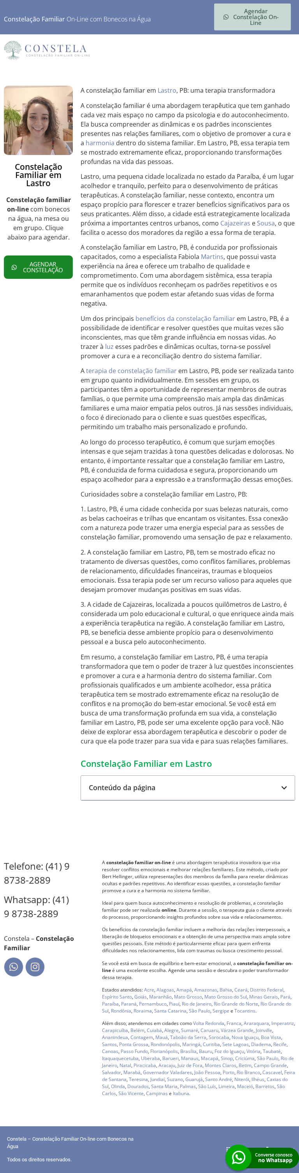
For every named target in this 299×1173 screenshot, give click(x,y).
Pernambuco (153, 1003)
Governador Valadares (167, 1072)
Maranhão (160, 996)
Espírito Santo (117, 996)
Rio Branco (248, 1072)
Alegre (171, 1030)
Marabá (132, 1072)
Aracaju (166, 1065)
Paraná (129, 1003)
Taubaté (272, 1051)
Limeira (226, 1086)
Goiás (140, 996)
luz (109, 346)
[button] (284, 788)
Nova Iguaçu (245, 1037)
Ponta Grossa (133, 1044)
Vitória (253, 1051)
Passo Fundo (134, 1051)
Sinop (227, 1058)
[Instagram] (35, 967)
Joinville (264, 1030)
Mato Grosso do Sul (225, 996)
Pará (285, 996)
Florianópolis (164, 1051)
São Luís (207, 1086)
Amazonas (205, 989)
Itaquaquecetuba (120, 1058)
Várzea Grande (237, 1030)
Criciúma (245, 1058)
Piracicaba (145, 1065)
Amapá (184, 989)
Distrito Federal (266, 989)
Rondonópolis (165, 1044)
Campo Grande (270, 1065)
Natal (125, 1065)
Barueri (170, 1058)
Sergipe (221, 1010)
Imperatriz (282, 1023)
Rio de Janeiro (196, 1003)
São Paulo (199, 1010)
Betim (245, 1065)
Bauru (205, 1051)
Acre (149, 989)
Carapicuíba (115, 1030)
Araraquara (256, 1023)
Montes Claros (220, 1065)
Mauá (161, 1037)
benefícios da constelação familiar (185, 318)
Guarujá (194, 1079)
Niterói (241, 1079)
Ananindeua (115, 1037)
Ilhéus (258, 1079)
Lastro (167, 90)
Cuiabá (154, 1030)
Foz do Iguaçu (229, 1051)
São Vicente (131, 1093)
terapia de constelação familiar (131, 370)
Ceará (241, 989)
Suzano (175, 1079)
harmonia (100, 143)
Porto (228, 1072)
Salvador (111, 1072)
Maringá (191, 1044)
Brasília (188, 1051)
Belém (137, 1030)
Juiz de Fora (190, 1065)
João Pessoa (207, 1072)
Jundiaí (157, 1079)
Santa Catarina (170, 1010)
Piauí (174, 1003)
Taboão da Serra (188, 1037)
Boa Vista (271, 1037)
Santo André (218, 1079)
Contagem (141, 1037)
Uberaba (150, 1058)
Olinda (118, 1086)
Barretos (264, 1086)
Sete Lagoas (235, 1044)
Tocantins (244, 1010)
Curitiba (211, 1044)
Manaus (190, 1058)
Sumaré (189, 1030)
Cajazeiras (235, 223)
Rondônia (121, 1010)
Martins (212, 256)
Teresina (138, 1079)
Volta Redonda (208, 1023)
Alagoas (165, 989)
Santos (109, 1044)
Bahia (226, 989)
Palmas (188, 1086)
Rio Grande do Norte (236, 1003)
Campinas (157, 1093)
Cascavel (272, 1072)
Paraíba (110, 1003)
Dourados (138, 1086)
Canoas (110, 1051)
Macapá (209, 1058)
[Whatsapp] (13, 967)
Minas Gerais (263, 996)
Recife (280, 1044)
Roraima (143, 1010)
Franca (234, 1023)
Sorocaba (219, 1037)
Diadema (261, 1044)
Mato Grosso (188, 996)
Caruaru (209, 1030)
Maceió (245, 1086)
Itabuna (181, 1093)
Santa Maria (164, 1086)
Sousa (266, 223)
